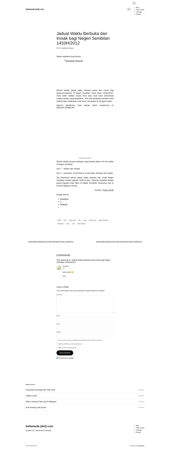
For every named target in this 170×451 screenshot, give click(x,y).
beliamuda (65, 48)
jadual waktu (92, 220)
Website (58, 332)
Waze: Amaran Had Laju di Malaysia (41, 402)
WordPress (141, 445)
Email (58, 324)
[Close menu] (134, 3)
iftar (80, 220)
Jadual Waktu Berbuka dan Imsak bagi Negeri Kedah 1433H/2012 (119, 242)
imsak (85, 220)
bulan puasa (72, 220)
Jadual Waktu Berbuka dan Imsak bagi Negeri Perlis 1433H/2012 (50, 242)
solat (73, 223)
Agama (71, 48)
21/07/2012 (66, 266)
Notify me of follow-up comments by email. (70, 344)
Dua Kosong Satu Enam (36, 407)
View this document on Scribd (85, 157)
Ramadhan (60, 223)
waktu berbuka (81, 223)
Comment (59, 294)
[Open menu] (129, 9)
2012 (65, 220)
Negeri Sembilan (103, 220)
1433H (59, 220)
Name (58, 315)
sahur (67, 223)
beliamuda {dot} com (35, 9)
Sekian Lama (31, 396)
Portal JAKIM (108, 190)
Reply (64, 276)
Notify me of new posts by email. (67, 347)
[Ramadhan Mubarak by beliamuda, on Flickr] (85, 73)
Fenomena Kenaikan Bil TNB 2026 (40, 390)
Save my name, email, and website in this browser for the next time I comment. (80, 340)
